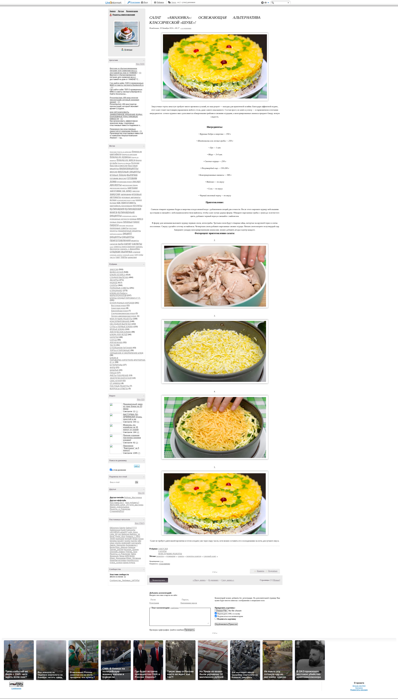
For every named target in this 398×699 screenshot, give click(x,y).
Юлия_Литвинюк (133, 558)
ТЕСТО (113, 345)
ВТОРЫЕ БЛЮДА (117, 329)
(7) (139, 453)
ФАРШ (112, 367)
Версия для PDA (359, 686)
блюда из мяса (126, 160)
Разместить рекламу (359, 690)
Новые (276, 580)
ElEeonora (114, 528)
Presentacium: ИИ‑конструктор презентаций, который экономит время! (124, 100)
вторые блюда (118, 175)
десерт (136, 181)
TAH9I (112, 539)
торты (123, 257)
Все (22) (140, 399)
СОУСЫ (113, 340)
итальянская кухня (124, 200)
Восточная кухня (118, 305)
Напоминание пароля (188, 603)
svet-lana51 (136, 543)
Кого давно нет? (117, 503)
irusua (140, 539)
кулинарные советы (129, 216)
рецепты (116, 236)
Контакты (359, 688)
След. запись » (228, 580)
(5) (138, 422)
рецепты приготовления (122, 238)
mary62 (134, 541)
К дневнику (213, 580)
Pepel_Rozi (120, 536)
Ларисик (131, 547)
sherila (118, 543)
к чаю (133, 200)
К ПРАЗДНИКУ (116, 291)
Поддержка (262, 2)
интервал (122, 560)
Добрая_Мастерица (133, 497)
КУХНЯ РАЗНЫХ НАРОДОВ (122, 303)
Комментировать (159, 580)
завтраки (132, 188)
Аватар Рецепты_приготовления (126, 33)
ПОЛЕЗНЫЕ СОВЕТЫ (119, 288)
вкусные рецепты (129, 171)
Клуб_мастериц (136, 505)
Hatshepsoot (115, 530)
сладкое (136, 252)
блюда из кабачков (124, 152)
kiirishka (113, 541)
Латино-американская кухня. (124, 316)
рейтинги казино (116, 234)
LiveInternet (114, 3)
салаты (137, 243)
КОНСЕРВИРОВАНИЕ (120, 321)
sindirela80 (126, 543)
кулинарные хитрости (119, 219)
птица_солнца (116, 563)
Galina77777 (131, 528)
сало (111, 247)
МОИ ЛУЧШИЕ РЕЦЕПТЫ (121, 319)
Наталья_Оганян (131, 549)
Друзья (121, 11)
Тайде (133, 554)
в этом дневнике (119, 470)
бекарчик (114, 560)
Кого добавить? (132, 503)
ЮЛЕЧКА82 (130, 556)
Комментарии (132, 11)
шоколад (132, 257)
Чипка (121, 556)
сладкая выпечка (121, 251)
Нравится (260, 571)
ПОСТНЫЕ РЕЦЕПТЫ (119, 386)
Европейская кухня (119, 311)
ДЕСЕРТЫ (114, 280)
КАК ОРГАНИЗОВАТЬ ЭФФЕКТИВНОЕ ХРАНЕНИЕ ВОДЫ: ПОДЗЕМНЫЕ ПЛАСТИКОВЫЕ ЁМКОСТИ (126, 115)
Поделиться (272, 571)
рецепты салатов (193, 556)
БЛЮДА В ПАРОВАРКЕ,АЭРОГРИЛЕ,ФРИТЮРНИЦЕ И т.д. (128, 360)
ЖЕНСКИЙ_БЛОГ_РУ (119, 505)
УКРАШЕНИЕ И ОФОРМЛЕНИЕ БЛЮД (126, 353)
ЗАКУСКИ (114, 269)
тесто (112, 257)
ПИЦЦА (113, 373)
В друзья (128, 50)
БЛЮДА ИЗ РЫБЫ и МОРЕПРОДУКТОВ (118, 294)
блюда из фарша (124, 163)
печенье (128, 221)
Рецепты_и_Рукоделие (120, 509)
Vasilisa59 (119, 539)
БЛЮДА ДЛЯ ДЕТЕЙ (118, 335)
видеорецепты (128, 168)
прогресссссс (133, 560)
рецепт (127, 233)
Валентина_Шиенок (118, 547)
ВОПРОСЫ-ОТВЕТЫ (119, 389)
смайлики (174, 608)
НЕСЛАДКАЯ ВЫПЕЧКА (120, 324)
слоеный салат (128, 255)
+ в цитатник (185, 28)
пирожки (122, 225)
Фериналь (114, 556)
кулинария (117, 208)
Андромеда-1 (132, 545)
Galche (122, 528)
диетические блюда (130, 185)
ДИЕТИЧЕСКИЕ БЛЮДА (120, 332)
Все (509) (140, 64)
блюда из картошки (129, 154)
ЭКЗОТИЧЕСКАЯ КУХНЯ (121, 378)
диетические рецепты (118, 188)
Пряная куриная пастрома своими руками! (132, 437)
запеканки (126, 194)
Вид (266, 3)
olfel (139, 541)
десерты (116, 184)
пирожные (129, 225)
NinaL (112, 536)
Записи (113, 11)
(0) (140, 73)
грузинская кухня (124, 182)
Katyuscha (130, 530)
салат (127, 243)
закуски (115, 194)
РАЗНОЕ (113, 283)
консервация (127, 206)
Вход (146, 2)
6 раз (161, 561)
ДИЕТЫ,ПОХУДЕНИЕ (119, 375)
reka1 (112, 543)
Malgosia (125, 534)
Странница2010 (117, 511)
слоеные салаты (116, 255)
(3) (137, 443)
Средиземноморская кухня (123, 313)
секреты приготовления (124, 247)
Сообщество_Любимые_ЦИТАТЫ (124, 580)
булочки (135, 163)
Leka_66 (113, 534)
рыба (120, 243)
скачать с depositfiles (130, 249)
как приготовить (126, 202)
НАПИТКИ (114, 337)
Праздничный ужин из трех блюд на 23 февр (133, 406)
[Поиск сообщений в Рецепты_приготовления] (137, 466)
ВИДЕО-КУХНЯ (116, 272)
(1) (137, 411)
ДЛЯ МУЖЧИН (116, 342)
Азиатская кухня (118, 308)
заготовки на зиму (121, 190)
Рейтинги (160, 2)
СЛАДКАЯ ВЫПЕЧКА (119, 277)
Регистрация (135, 2)
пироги (114, 225)
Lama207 (123, 532)
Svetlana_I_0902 (133, 536)
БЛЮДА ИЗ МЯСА (117, 275)
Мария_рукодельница (119, 507)
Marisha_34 (135, 534)
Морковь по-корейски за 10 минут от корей (131, 427)
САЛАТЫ (114, 285)
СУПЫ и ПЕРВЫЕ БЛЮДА (121, 327)
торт (117, 257)
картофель (115, 205)
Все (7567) (139, 523)
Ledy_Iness (133, 532)
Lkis (119, 534)
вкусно (114, 171)
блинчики (113, 152)
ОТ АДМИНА (115, 383)
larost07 (120, 541)
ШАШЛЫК (114, 370)
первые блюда (116, 222)
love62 (127, 541)
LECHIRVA (114, 532)
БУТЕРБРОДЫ (116, 365)
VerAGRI (128, 539)
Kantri (123, 530)
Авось (173, 2)
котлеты (137, 205)
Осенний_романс (117, 552)
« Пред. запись (199, 580)
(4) (138, 432)
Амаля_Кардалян (117, 545)
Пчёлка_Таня (131, 552)
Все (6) (141, 493)
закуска (135, 191)
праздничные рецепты (129, 230)
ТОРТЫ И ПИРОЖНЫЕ (120, 350)
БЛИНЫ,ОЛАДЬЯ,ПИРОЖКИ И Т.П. (125, 298)
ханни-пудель (129, 563)
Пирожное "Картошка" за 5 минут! (131, 448)
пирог (136, 222)
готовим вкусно (118, 178)
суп (136, 254)
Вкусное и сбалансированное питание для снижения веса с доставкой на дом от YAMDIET (123, 70)
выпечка (132, 174)
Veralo (135, 539)
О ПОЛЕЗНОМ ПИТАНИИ (121, 348)
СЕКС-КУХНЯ (116, 381)
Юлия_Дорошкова (118, 558)
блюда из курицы (120, 156)
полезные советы (119, 228)
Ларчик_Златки (116, 549)
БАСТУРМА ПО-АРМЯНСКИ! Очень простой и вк (132, 416)
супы (140, 255)
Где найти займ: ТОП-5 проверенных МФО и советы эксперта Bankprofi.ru (126, 84)
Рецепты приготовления (111, 15)
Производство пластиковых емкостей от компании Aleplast (124, 130)
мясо (140, 218)
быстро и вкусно (118, 165)
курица (133, 219)
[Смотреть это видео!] (116, 407)
